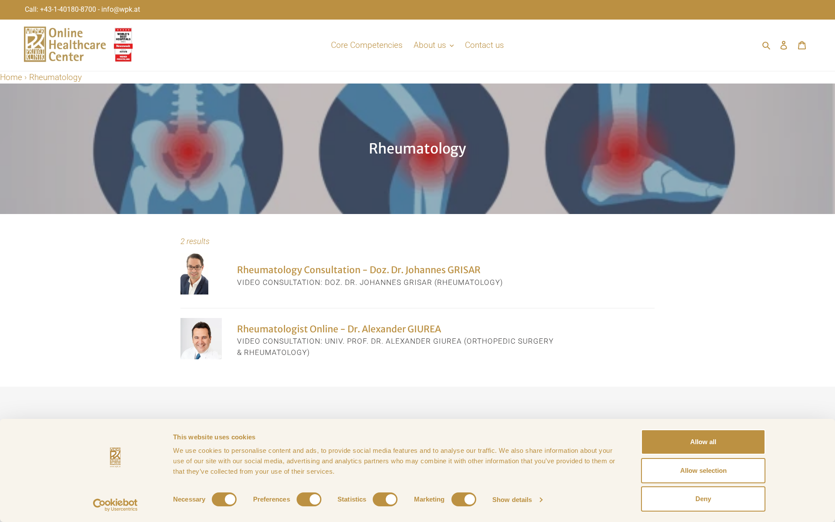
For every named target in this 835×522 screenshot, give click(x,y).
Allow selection (703, 470)
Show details (512, 499)
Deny (703, 498)
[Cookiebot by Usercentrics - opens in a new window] (115, 505)
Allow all (703, 441)
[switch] (309, 499)
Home (11, 77)
